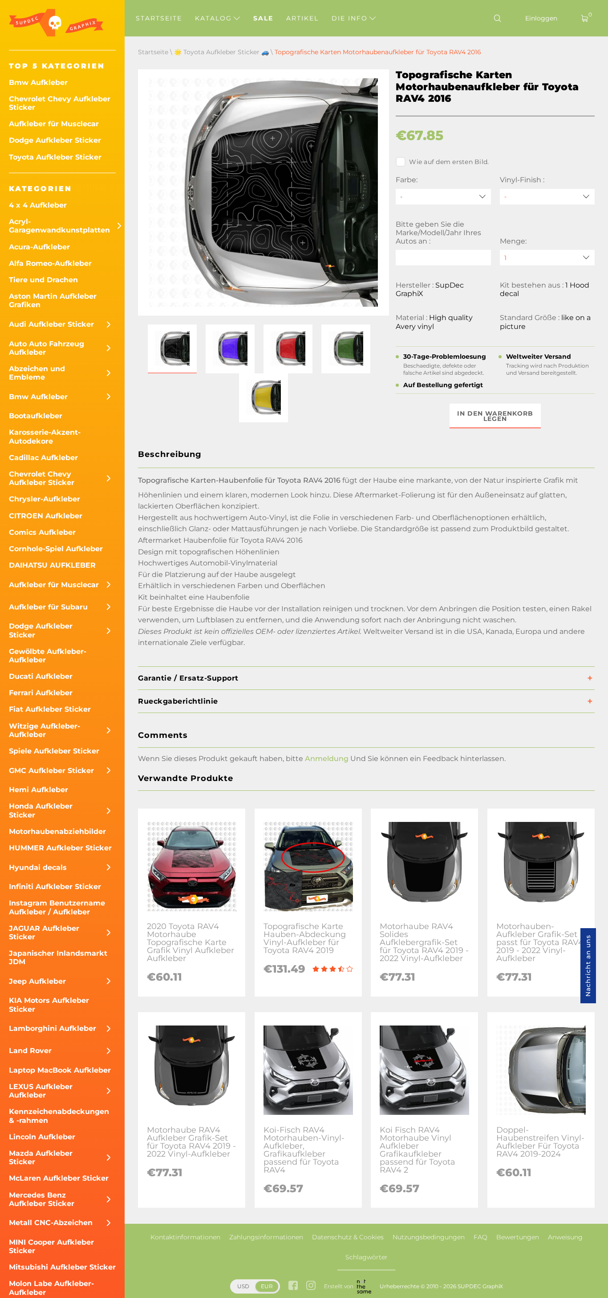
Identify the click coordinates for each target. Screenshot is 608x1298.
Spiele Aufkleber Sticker (54, 751)
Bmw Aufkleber (38, 82)
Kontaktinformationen (185, 1237)
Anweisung (565, 1237)
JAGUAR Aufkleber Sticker (44, 932)
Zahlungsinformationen (266, 1237)
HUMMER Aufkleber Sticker (60, 848)
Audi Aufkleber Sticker (51, 324)
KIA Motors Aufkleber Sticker (49, 1004)
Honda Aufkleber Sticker (41, 810)
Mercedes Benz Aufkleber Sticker (41, 1199)
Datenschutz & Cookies (348, 1237)
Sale (263, 18)
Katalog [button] (215, 18)
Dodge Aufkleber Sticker (55, 140)
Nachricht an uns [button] (588, 966)
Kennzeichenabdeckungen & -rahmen (59, 1115)
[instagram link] (311, 1286)
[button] (172, 348)
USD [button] (243, 1286)
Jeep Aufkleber (37, 981)
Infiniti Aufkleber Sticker (55, 886)
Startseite (159, 18)
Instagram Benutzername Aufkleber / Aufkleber (57, 907)
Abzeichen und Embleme (37, 373)
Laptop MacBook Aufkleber (60, 1070)
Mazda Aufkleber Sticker (41, 1157)
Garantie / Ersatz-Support (188, 678)
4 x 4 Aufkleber (38, 205)
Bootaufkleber (35, 416)
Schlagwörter (366, 1257)
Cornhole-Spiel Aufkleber (56, 549)
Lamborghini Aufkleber (52, 1028)
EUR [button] (267, 1286)
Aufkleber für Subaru (48, 607)
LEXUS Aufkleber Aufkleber (41, 1090)
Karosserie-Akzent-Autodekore (45, 436)
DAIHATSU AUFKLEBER (52, 565)
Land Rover (30, 1050)
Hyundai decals (38, 867)
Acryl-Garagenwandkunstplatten (59, 225)
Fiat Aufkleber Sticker (50, 709)
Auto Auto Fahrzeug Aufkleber (46, 348)
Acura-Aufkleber (39, 247)
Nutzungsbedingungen (429, 1237)
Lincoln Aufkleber (42, 1137)
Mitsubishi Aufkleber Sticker (62, 1267)
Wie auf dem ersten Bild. (449, 162)
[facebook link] (293, 1286)
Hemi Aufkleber (38, 789)
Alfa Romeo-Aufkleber (50, 263)
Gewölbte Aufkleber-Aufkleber (47, 655)
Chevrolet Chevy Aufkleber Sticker (59, 103)
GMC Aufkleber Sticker (51, 770)
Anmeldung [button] (327, 758)
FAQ (480, 1237)
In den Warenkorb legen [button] (495, 416)
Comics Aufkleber (42, 532)
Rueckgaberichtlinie (178, 701)
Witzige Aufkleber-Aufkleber (44, 730)
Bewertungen (517, 1237)
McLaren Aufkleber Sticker (59, 1178)
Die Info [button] (351, 18)
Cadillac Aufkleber (43, 457)
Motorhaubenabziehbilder (57, 831)
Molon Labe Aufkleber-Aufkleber (51, 1287)
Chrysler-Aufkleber (44, 499)
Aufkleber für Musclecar (54, 124)
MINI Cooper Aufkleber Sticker (51, 1246)
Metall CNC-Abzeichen (51, 1222)
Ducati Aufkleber (41, 676)
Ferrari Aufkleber (41, 693)
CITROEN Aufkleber (45, 516)
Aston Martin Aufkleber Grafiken (53, 300)
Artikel (302, 18)
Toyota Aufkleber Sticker (55, 157)
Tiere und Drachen (43, 280)
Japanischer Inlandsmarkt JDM (58, 957)
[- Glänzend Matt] (547, 196)
